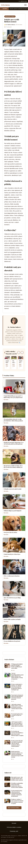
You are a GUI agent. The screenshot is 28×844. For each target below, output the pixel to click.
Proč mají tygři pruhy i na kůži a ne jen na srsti (17, 715)
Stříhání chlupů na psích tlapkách (12, 510)
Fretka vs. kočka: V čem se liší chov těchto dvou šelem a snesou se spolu (17, 801)
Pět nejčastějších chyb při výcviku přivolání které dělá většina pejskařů (13, 419)
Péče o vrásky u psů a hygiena (11, 576)
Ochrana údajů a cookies (14, 827)
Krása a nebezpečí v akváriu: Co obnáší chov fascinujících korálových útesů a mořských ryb (16, 687)
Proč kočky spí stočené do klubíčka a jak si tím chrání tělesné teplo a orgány (17, 733)
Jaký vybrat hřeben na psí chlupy (12, 597)
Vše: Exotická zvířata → (14, 807)
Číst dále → (6, 399)
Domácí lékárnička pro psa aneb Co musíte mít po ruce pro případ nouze (13, 396)
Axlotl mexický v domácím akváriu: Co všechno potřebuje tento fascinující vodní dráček (17, 754)
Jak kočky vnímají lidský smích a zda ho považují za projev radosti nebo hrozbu (17, 706)
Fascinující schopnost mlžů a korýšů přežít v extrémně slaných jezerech (17, 697)
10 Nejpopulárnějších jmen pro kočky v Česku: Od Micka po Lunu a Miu (17, 666)
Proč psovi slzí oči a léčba (10, 532)
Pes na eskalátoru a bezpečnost (12, 641)
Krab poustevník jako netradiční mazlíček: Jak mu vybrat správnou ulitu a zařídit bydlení (17, 743)
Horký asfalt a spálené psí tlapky (12, 619)
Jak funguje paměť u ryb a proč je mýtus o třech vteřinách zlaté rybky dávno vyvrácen (17, 724)
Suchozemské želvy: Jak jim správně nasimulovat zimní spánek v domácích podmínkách (16, 793)
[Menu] (25, 4)
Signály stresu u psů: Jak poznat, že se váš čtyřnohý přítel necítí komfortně (14, 443)
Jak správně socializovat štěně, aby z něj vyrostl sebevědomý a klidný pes (13, 466)
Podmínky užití (14, 831)
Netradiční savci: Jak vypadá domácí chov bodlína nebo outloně (17, 779)
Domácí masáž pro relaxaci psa (12, 554)
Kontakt (14, 823)
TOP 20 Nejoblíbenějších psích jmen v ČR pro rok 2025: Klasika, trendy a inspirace (17, 676)
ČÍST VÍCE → (7, 366)
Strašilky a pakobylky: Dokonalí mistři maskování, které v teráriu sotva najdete (17, 785)
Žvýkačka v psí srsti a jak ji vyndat (12, 489)
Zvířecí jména (5, 5)
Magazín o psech (10, 16)
